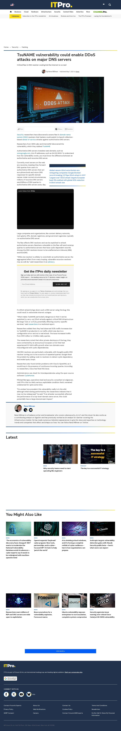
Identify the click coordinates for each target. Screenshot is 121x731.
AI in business (53, 16)
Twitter (85, 422)
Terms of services (46, 291)
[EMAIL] (31, 410)
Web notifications (39, 709)
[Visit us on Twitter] (13, 694)
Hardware (34, 12)
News (77, 71)
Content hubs (68, 12)
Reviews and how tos (68, 16)
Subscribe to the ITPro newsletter (34, 16)
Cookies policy (67, 709)
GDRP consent (9, 713)
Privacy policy (8, 709)
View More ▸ (60, 651)
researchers (33, 324)
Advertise (79, 12)
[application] (45, 209)
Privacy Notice (34, 293)
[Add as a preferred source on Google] (10, 678)
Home (6, 47)
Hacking (25, 47)
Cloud (26, 12)
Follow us (60, 129)
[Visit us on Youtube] (21, 694)
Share (21, 129)
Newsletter (70, 129)
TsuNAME (46, 146)
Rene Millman (53, 71)
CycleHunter (29, 375)
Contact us (66, 705)
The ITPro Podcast (84, 16)
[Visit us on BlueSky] (28, 694)
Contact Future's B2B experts (72, 713)
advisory (51, 262)
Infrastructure (46, 12)
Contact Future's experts (12, 705)
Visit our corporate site (73, 672)
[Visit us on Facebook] (6, 694)
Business (18, 12)
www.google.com (23, 153)
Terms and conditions (99, 705)
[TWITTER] (26, 410)
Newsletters (96, 709)
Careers (36, 713)
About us (36, 705)
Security (57, 12)
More (88, 12)
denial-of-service (29, 139)
